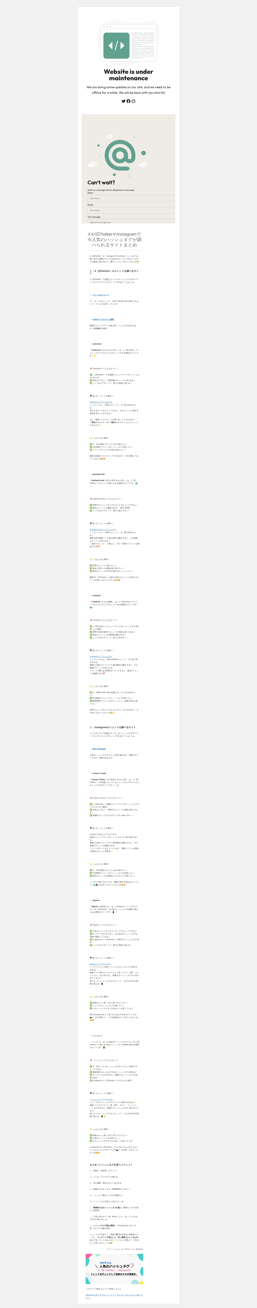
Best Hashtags (99, 749)
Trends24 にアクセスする (101, 656)
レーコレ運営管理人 (136, 1249)
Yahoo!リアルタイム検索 (103, 319)
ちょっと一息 (118, 1249)
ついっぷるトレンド (100, 295)
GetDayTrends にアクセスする (103, 529)
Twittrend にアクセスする (101, 402)
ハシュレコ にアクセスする (101, 1099)
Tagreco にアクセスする (100, 964)
